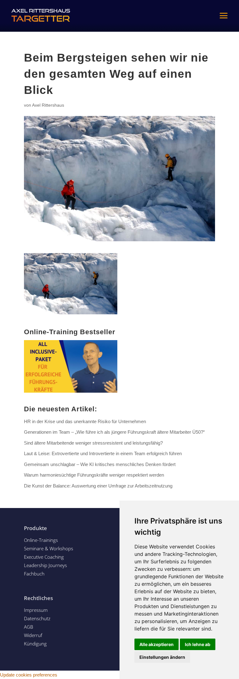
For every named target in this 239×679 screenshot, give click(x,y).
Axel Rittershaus (48, 105)
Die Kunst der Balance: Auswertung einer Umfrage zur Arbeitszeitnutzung (98, 485)
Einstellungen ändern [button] (162, 657)
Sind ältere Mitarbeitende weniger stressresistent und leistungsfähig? (93, 443)
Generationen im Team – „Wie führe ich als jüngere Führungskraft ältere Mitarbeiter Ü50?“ (114, 432)
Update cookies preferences (28, 674)
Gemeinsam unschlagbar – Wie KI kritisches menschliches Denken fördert (100, 464)
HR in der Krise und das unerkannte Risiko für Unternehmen (85, 421)
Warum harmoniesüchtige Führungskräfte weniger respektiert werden (94, 475)
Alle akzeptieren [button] (156, 644)
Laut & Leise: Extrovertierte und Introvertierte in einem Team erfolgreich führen (103, 453)
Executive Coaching (44, 557)
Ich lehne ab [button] (197, 644)
